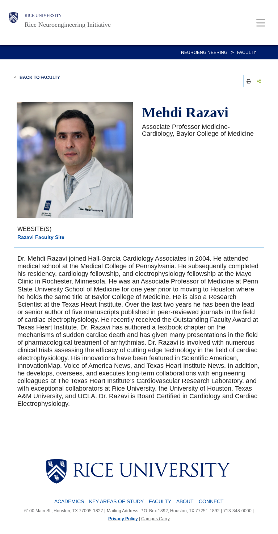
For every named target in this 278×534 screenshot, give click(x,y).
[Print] (248, 81)
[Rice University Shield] (13, 20)
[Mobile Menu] (260, 22)
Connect (211, 501)
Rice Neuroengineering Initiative (68, 24)
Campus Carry (155, 518)
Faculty (246, 52)
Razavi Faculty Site (40, 237)
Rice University (43, 15)
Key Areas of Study (116, 501)
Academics (69, 501)
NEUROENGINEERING (204, 52)
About (185, 501)
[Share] (259, 81)
